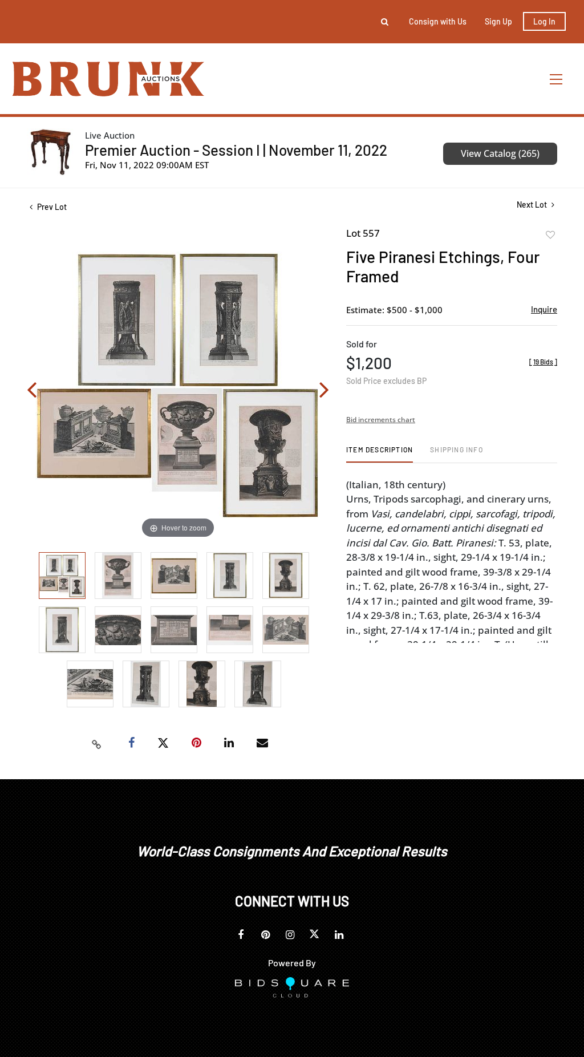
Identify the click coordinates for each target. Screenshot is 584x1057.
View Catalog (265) (500, 153)
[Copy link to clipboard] (97, 743)
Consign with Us (438, 21)
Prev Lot (51, 207)
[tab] (379, 454)
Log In (544, 21)
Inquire (544, 309)
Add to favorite (550, 235)
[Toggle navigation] (557, 79)
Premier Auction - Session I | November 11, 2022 (236, 150)
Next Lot (533, 204)
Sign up (498, 21)
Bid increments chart (380, 419)
